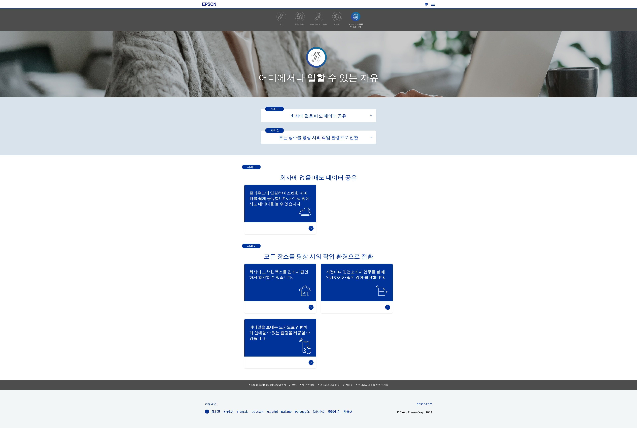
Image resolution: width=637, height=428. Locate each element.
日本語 (215, 411)
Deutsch (257, 411)
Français (242, 411)
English (228, 411)
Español (272, 411)
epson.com (424, 403)
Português (302, 411)
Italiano (286, 411)
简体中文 (319, 411)
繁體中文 (334, 411)
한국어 (347, 411)
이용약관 (211, 403)
